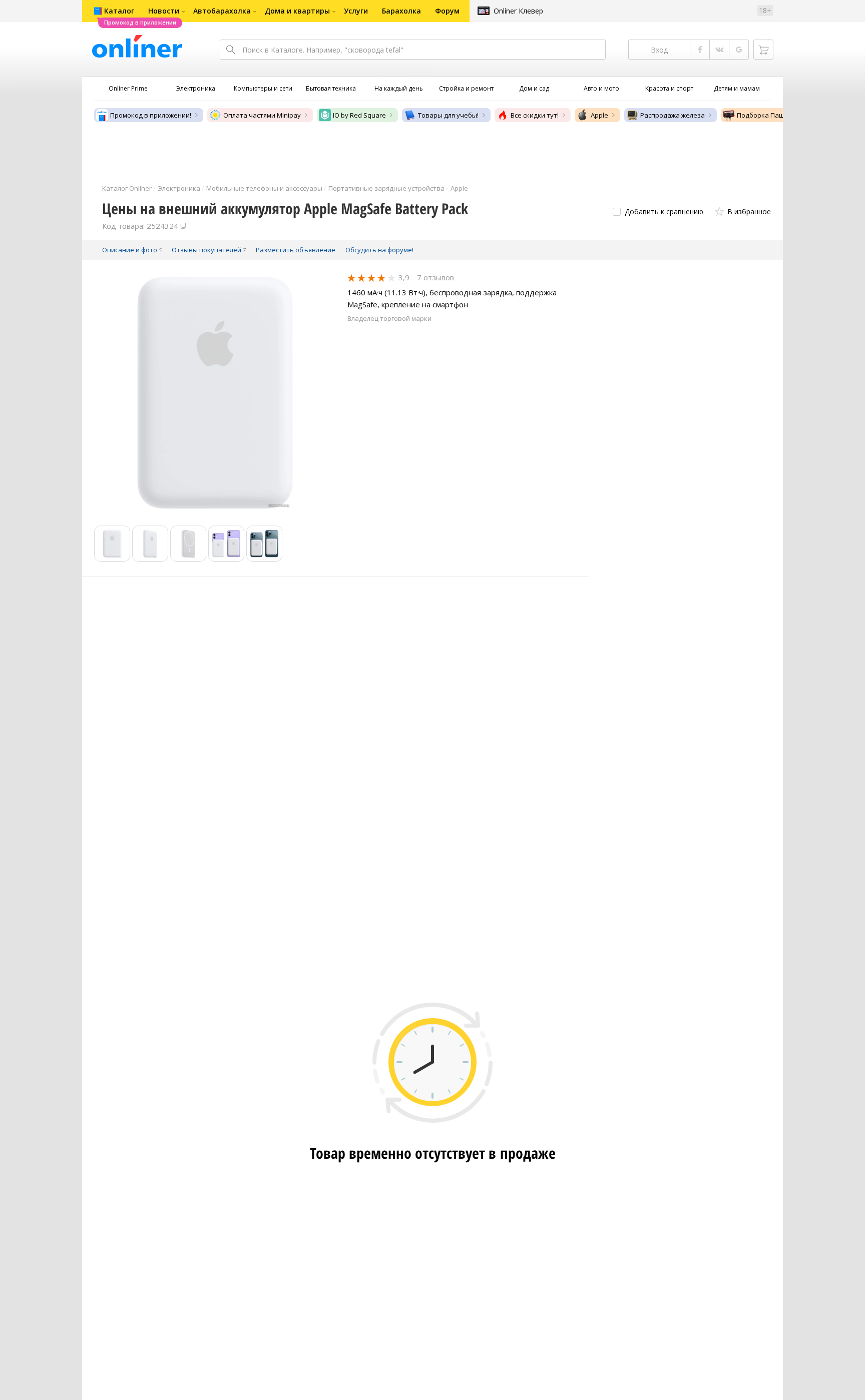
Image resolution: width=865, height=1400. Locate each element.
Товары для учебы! (448, 115)
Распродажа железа (672, 115)
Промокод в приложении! (150, 115)
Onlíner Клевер (518, 11)
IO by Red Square (359, 115)
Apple (599, 115)
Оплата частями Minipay (262, 115)
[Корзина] (763, 50)
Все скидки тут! (535, 115)
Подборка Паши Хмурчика (779, 115)
